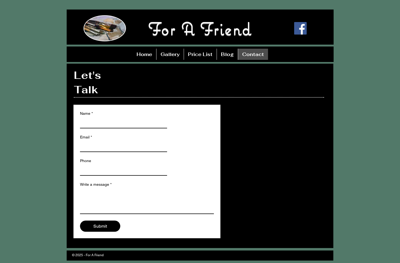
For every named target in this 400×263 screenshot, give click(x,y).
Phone (85, 161)
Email (86, 137)
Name (86, 113)
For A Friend (200, 28)
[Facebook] (300, 28)
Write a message (96, 184)
